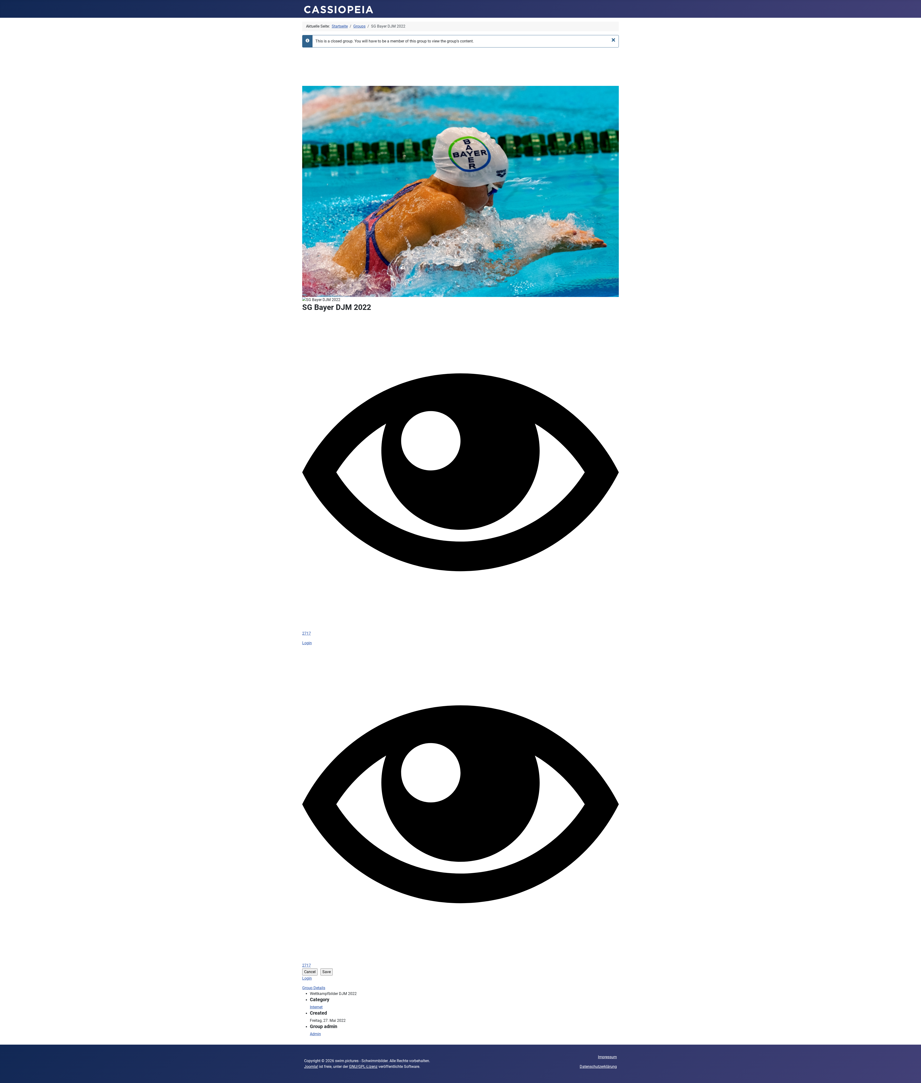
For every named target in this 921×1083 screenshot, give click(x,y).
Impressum (607, 1057)
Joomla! (311, 1066)
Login (307, 643)
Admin (315, 1034)
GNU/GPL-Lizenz (363, 1066)
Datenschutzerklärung (598, 1066)
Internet (316, 1007)
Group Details (313, 988)
